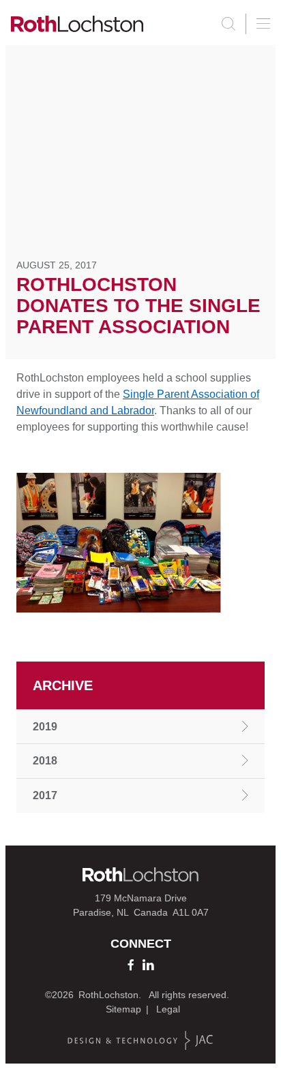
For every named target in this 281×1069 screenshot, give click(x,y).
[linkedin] (148, 965)
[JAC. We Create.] (140, 1041)
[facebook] (130, 965)
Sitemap (123, 1009)
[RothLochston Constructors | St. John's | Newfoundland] (77, 24)
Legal (168, 1009)
